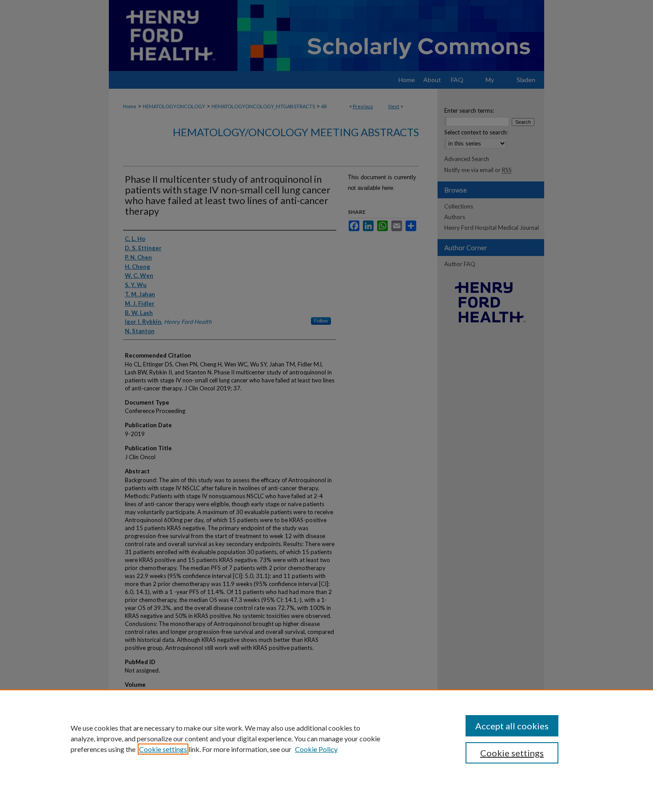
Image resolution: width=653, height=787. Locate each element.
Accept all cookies (512, 725)
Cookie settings (163, 749)
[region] (326, 738)
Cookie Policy (316, 749)
